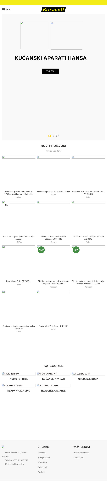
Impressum (78, 457)
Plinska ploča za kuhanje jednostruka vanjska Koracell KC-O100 (88, 282)
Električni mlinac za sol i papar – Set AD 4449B (88, 192)
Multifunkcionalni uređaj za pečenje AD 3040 (88, 237)
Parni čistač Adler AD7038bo (18, 281)
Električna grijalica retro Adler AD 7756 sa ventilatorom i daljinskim (18, 192)
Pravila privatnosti (81, 453)
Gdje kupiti (42, 467)
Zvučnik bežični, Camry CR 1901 (53, 326)
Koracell (53, 287)
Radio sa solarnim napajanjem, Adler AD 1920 (19, 327)
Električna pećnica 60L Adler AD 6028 (53, 191)
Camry (53, 242)
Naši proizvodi (44, 457)
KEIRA (19, 242)
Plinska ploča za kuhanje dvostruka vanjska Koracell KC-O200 (53, 282)
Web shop (42, 462)
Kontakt (41, 472)
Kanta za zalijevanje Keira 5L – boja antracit (18, 237)
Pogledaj (50, 71)
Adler (18, 197)
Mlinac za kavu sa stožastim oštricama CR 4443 (53, 237)
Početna (41, 453)
